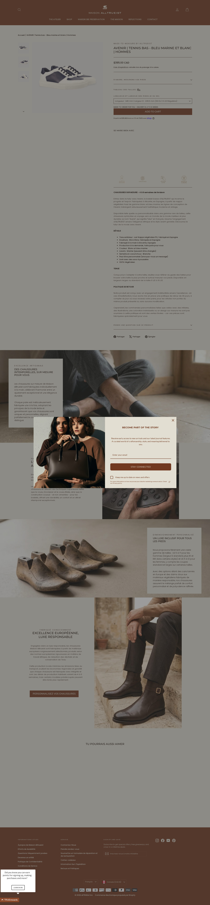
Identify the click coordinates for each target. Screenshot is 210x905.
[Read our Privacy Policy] (169, 482)
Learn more (18, 887)
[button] (21, 900)
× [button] (34, 867)
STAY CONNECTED (141, 466)
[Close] (173, 420)
